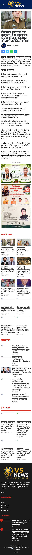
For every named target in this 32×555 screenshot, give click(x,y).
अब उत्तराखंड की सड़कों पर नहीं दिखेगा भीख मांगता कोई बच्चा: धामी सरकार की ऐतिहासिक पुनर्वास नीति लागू (21, 534)
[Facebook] (3, 51)
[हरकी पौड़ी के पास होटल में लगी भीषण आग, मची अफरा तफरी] (6, 523)
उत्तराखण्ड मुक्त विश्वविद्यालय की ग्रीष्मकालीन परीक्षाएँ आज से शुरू (22, 250)
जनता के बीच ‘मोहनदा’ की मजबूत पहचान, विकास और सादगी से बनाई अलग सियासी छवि (23, 291)
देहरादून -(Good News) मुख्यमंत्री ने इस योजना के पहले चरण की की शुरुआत (24, 453)
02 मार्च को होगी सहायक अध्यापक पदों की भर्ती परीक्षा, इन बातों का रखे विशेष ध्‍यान (8, 453)
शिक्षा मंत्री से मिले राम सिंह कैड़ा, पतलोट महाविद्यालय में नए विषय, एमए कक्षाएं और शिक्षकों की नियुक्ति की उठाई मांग (8, 329)
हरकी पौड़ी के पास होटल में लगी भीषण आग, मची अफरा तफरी (21, 523)
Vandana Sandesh (18, 546)
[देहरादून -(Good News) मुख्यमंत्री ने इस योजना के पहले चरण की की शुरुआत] (24, 443)
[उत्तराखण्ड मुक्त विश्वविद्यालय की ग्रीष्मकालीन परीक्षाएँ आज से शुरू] (24, 242)
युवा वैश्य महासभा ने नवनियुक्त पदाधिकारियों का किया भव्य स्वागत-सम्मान (8, 291)
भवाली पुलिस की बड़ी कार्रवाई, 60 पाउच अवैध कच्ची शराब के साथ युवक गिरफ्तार (8, 250)
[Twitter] (7, 51)
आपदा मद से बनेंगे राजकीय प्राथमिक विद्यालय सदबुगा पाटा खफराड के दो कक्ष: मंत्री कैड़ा (23, 329)
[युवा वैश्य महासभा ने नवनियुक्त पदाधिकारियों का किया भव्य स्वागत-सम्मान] (8, 283)
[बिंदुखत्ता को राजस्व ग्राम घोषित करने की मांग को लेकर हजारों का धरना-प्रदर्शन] (8, 416)
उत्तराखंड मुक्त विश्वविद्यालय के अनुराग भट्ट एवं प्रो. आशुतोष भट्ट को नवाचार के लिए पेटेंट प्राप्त (7, 270)
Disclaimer (4, 508)
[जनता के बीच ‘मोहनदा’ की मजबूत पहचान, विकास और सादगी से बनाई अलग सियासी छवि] (24, 283)
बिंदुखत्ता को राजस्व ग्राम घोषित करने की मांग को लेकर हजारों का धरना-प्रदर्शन (8, 426)
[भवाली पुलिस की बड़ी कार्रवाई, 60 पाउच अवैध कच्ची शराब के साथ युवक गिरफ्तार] (8, 242)
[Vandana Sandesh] (16, 5)
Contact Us (5, 505)
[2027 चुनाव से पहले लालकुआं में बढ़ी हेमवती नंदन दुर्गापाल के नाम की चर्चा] (8, 302)
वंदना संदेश (9, 45)
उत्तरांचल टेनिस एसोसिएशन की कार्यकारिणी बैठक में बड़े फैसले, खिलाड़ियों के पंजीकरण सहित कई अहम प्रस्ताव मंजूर (24, 270)
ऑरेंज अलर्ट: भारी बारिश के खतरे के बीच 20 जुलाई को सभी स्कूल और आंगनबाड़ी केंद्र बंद (23, 309)
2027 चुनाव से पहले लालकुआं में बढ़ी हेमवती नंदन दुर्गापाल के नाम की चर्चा (8, 309)
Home (3, 503)
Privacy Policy (5, 510)
